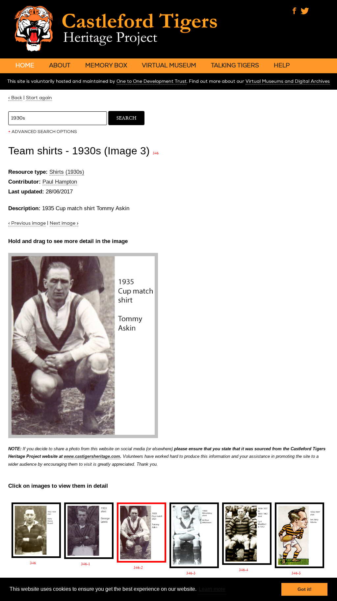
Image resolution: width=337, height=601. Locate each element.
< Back (15, 97)
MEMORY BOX (106, 65)
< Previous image (27, 223)
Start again (39, 97)
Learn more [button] (212, 589)
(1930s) (74, 172)
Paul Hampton (59, 182)
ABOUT (59, 65)
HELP (282, 65)
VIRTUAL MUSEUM (169, 65)
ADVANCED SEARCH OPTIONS (42, 131)
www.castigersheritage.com (92, 456)
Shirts (56, 172)
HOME (24, 65)
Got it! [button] (305, 589)
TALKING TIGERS (235, 65)
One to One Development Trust (152, 81)
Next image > (64, 223)
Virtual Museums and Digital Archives (288, 81)
